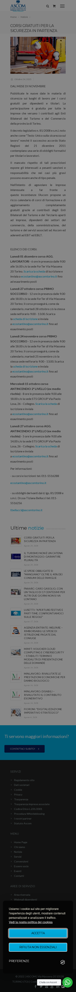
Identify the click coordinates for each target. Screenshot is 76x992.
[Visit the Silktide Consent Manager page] (62, 962)
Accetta (38, 933)
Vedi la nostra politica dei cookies (31, 922)
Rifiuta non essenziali (38, 947)
